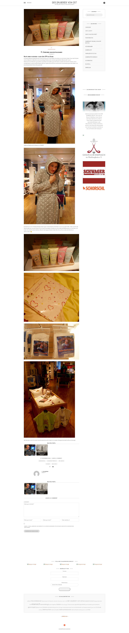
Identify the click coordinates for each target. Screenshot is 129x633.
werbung (80, 609)
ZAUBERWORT (88, 50)
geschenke (82, 604)
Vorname (64, 571)
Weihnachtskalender (65, 609)
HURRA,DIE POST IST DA (90, 53)
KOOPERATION (51, 49)
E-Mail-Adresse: (64, 582)
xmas (88, 609)
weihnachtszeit (74, 609)
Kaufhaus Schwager (59, 607)
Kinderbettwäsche (52, 460)
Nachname (64, 576)
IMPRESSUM (88, 67)
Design (95, 601)
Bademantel (42, 460)
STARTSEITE (88, 27)
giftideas (37, 607)
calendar (55, 601)
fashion (59, 604)
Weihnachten (47, 609)
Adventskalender (36, 601)
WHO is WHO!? (88, 30)
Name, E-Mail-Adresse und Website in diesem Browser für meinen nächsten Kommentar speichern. (49, 527)
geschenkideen (96, 604)
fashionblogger (64, 604)
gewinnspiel (31, 607)
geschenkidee (88, 604)
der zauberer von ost (75, 601)
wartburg (40, 609)
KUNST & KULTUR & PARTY (91, 34)
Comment (26, 501)
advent (29, 601)
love (73, 607)
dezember (99, 601)
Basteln (51, 601)
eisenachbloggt (45, 604)
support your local (92, 607)
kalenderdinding (51, 607)
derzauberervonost (88, 601)
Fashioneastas (71, 604)
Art (48, 601)
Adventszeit (44, 601)
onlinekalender (77, 607)
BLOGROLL (87, 64)
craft (66, 601)
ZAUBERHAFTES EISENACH (91, 57)
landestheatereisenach (67, 607)
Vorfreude (98, 607)
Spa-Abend (61, 460)
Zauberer (45, 471)
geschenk (77, 604)
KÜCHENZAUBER (89, 46)
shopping (85, 607)
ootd (82, 607)
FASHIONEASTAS (89, 37)
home (41, 607)
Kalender (45, 607)
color (63, 601)
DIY (30, 604)
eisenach (36, 604)
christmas (60, 601)
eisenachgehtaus (52, 604)
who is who (85, 609)
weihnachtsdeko (55, 609)
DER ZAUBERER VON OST (64, 2)
